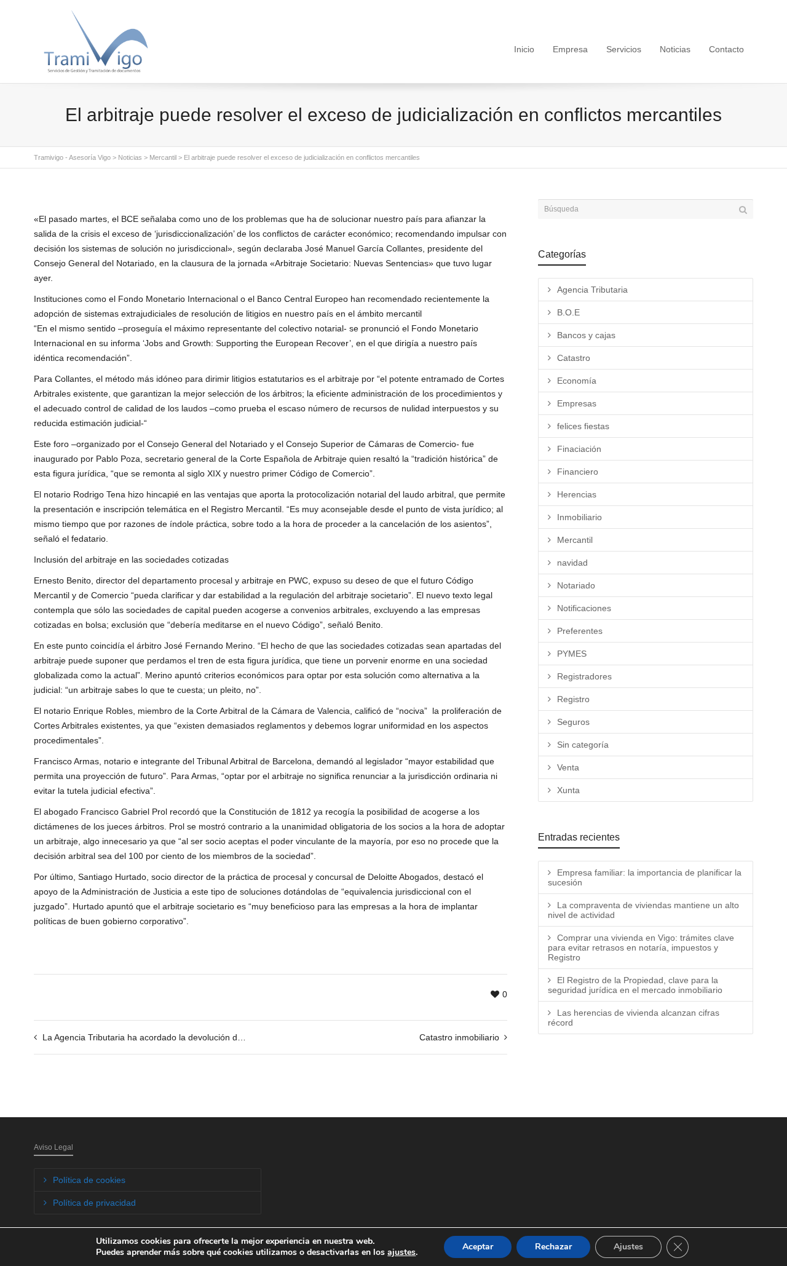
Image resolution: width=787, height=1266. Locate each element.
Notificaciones (584, 608)
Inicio (524, 49)
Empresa (570, 49)
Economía (576, 381)
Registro (573, 699)
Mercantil (575, 540)
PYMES (572, 654)
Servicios (623, 49)
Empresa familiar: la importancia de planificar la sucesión (645, 877)
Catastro (573, 358)
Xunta (568, 790)
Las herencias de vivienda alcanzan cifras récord (633, 1017)
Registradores (584, 676)
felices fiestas (583, 426)
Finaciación (579, 449)
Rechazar (553, 1246)
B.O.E (568, 312)
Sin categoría (583, 745)
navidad (572, 563)
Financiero (577, 472)
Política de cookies (89, 1180)
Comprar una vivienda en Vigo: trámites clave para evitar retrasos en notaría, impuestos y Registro (641, 947)
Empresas (576, 403)
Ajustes (628, 1246)
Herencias (576, 494)
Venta (568, 767)
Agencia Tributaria (592, 290)
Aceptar (477, 1246)
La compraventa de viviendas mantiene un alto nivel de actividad (643, 910)
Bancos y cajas (586, 335)
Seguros (573, 722)
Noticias (675, 49)
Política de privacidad (94, 1203)
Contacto (726, 49)
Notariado (576, 585)
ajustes (401, 1252)
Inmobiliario (579, 517)
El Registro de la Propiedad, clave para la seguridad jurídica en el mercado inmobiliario (635, 985)
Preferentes (580, 631)
